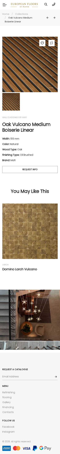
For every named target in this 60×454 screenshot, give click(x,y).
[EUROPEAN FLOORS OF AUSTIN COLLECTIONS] (30, 320)
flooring (7, 397)
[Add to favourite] (42, 43)
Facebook (8, 427)
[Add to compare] (51, 43)
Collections (21, 14)
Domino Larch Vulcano (19, 269)
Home (5, 14)
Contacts (8, 412)
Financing (8, 407)
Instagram (8, 431)
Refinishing (8, 392)
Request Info (30, 169)
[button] (47, 18)
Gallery (6, 402)
